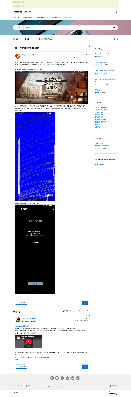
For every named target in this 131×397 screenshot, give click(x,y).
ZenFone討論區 (24, 39)
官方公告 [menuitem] (16, 17)
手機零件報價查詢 (100, 122)
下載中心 (98, 124)
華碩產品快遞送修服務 (102, 146)
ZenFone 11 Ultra (100, 73)
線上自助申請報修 (100, 148)
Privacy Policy (32, 386)
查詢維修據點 (99, 112)
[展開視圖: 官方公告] (20, 17)
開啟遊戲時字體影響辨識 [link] (45, 39)
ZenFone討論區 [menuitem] (27, 17)
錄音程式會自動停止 (100, 62)
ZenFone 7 (34, 39)
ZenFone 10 (99, 92)
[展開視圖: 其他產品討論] (61, 17)
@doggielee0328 (20, 326)
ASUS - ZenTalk (23, 11)
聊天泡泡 (97, 90)
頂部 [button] (17, 393)
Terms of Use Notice (19, 386)
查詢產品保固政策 (100, 120)
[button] (17, 302)
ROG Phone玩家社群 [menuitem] (42, 17)
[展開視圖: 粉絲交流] (70, 17)
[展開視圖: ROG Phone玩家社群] (49, 17)
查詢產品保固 (99, 117)
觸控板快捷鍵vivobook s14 (102, 54)
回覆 (85, 303)
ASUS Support (99, 165)
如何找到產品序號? (101, 110)
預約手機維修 (99, 143)
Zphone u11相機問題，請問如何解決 (105, 71)
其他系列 (98, 56)
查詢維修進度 (99, 115)
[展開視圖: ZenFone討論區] (33, 17)
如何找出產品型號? (101, 107)
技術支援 (98, 127)
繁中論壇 (15, 39)
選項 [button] (115, 39)
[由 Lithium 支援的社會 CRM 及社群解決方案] (113, 393)
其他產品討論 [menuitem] (56, 17)
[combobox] (70, 27)
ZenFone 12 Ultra (100, 65)
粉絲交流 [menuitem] (66, 17)
